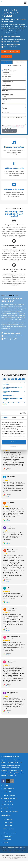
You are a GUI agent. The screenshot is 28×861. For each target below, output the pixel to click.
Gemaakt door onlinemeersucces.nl (13, 851)
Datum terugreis (6, 90)
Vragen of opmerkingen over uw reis (12, 117)
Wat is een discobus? (8, 395)
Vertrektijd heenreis (7, 81)
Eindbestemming (6, 85)
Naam (3, 103)
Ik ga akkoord (7, 128)
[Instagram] (8, 781)
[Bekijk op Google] (4, 477)
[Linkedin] (12, 781)
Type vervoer (5, 69)
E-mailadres (5, 112)
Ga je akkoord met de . (13, 126)
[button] (25, 2)
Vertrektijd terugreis (7, 94)
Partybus (6, 71)
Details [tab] (14, 417)
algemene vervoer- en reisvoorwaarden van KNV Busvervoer (13, 126)
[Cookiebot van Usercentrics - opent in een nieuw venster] (20, 413)
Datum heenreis (6, 76)
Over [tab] (23, 417)
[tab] (7, 62)
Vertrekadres (5, 72)
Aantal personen (6, 99)
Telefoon (4, 108)
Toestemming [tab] (5, 417)
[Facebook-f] (3, 781)
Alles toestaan (14, 441)
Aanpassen (13, 446)
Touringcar (13, 71)
